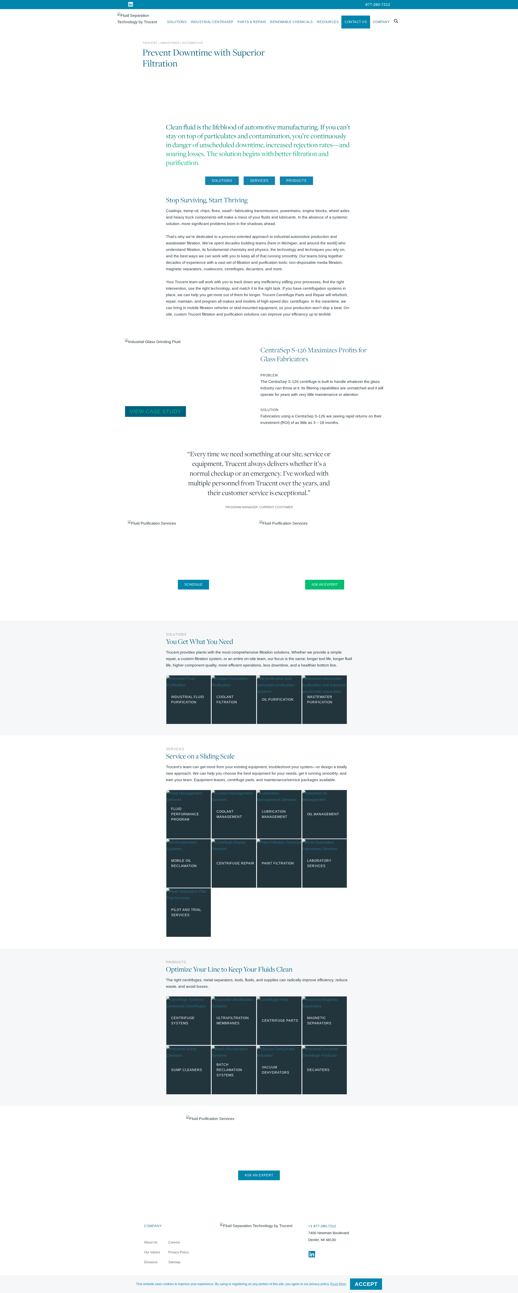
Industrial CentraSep (212, 22)
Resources (328, 22)
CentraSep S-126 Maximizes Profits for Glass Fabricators (313, 354)
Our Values (152, 1252)
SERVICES (259, 180)
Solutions (177, 22)
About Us (150, 1242)
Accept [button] (366, 1284)
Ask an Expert (325, 584)
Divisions (150, 1262)
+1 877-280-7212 (322, 1226)
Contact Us (356, 22)
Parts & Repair (252, 22)
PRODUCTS (296, 180)
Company (381, 22)
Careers (174, 1242)
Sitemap (174, 1262)
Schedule (193, 584)
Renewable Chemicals (291, 22)
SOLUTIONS (222, 180)
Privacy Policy (178, 1252)
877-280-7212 (377, 4)
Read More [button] (338, 1284)
